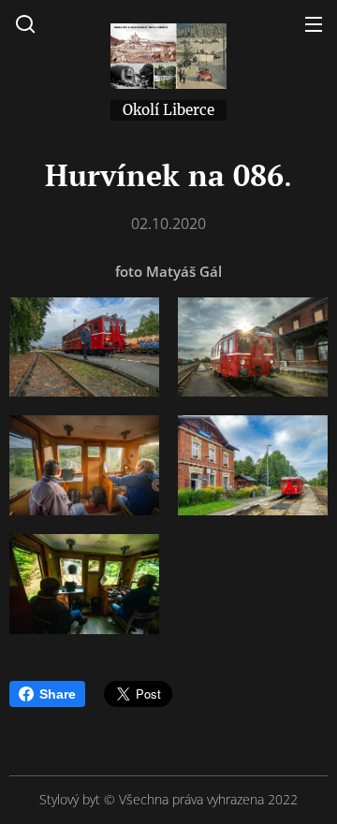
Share (57, 694)
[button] (25, 23)
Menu (313, 23)
